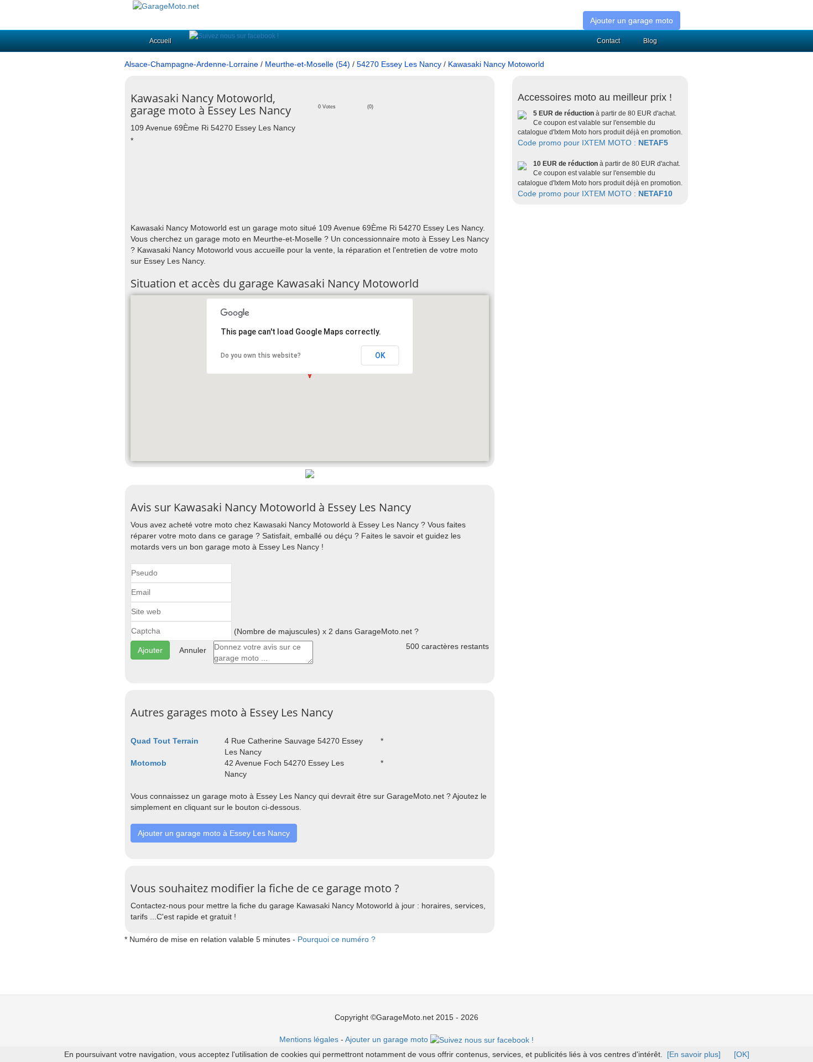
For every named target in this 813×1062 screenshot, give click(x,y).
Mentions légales (308, 1039)
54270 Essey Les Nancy (399, 64)
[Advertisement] (332, 183)
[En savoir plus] (694, 1054)
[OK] (741, 1054)
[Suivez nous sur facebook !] (234, 36)
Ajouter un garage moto (631, 20)
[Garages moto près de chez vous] (166, 5)
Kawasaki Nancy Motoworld (496, 64)
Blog (650, 41)
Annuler (192, 650)
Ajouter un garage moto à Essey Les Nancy (214, 833)
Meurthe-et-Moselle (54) (307, 64)
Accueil (160, 41)
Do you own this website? (261, 355)
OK (380, 355)
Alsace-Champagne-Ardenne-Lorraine (191, 64)
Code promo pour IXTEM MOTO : (593, 142)
